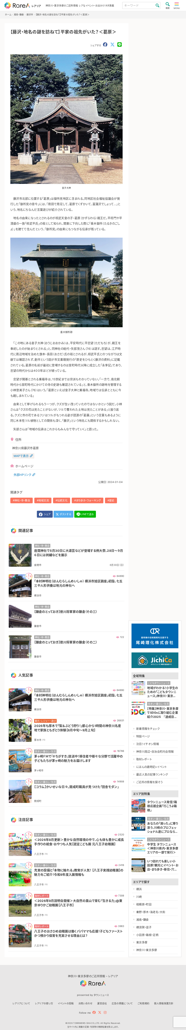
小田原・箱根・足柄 (147, 935)
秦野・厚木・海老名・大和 (150, 912)
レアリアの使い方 (44, 1003)
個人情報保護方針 (163, 1003)
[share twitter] (112, 45)
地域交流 (44, 500)
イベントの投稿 (66, 1003)
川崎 (139, 896)
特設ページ (143, 736)
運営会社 (102, 1003)
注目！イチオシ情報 (147, 744)
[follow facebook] (94, 1012)
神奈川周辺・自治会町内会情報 (155, 751)
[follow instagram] (105, 1012)
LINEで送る (87, 514)
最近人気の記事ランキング (152, 774)
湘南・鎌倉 (142, 919)
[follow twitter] (99, 1012)
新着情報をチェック (147, 728)
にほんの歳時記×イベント (151, 767)
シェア (47, 514)
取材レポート (144, 759)
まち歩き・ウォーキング (88, 500)
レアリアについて (21, 1003)
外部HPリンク (22, 475)
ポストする (65, 514)
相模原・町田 (143, 904)
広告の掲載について (122, 1003)
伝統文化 (62, 500)
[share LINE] (119, 45)
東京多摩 (141, 942)
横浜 (139, 889)
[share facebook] (105, 45)
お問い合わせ (85, 1003)
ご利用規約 (143, 1003)
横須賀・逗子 (143, 927)
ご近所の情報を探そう (149, 782)
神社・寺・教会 (22, 500)
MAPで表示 (21, 456)
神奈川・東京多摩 (146, 950)
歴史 (111, 500)
